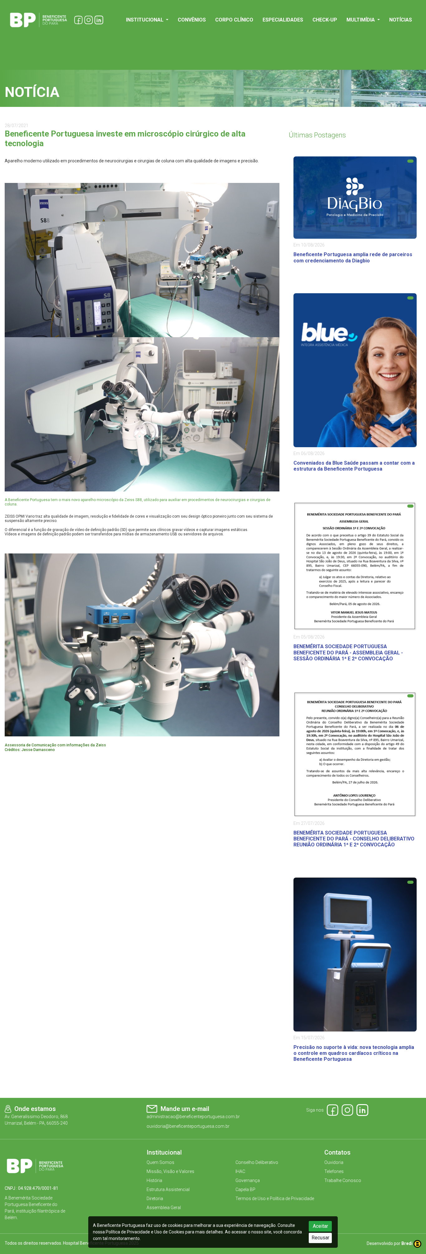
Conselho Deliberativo (256, 1162)
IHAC (240, 1171)
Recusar (320, 1238)
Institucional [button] (145, 20)
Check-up (324, 20)
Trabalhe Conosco (342, 1180)
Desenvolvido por (390, 1243)
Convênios (192, 20)
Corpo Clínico (234, 20)
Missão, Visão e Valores (170, 1171)
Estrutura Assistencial (168, 1189)
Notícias (400, 20)
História (154, 1180)
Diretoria (155, 1198)
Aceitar (320, 1226)
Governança (247, 1180)
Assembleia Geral (164, 1207)
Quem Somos (160, 1162)
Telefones (334, 1171)
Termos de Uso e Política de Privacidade (274, 1198)
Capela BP (245, 1189)
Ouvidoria (333, 1162)
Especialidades (283, 20)
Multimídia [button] (361, 20)
